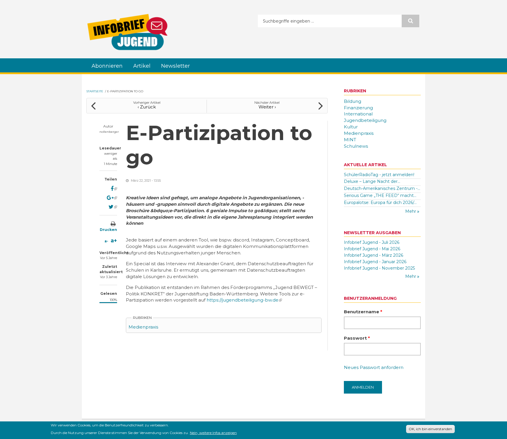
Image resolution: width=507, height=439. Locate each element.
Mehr (411, 211)
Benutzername (363, 311)
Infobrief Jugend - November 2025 (379, 268)
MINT (350, 139)
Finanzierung (358, 107)
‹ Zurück (147, 107)
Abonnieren (107, 66)
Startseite (94, 91)
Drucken (108, 229)
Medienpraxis (143, 327)
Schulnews (356, 146)
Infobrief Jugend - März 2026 (373, 255)
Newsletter (175, 66)
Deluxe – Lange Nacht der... (372, 181)
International (358, 114)
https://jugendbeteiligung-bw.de (244, 300)
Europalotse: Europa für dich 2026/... (380, 202)
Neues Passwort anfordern (373, 367)
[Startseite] (127, 32)
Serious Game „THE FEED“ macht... (380, 195)
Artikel (142, 66)
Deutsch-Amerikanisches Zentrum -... (382, 188)
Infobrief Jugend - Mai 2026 (372, 248)
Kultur (351, 127)
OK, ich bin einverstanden (430, 429)
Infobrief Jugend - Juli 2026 (371, 242)
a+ (114, 240)
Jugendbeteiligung (365, 120)
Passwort (357, 338)
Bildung (352, 101)
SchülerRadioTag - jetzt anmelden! (379, 174)
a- (106, 241)
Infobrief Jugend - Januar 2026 (375, 261)
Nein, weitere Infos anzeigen (213, 432)
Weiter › (267, 107)
